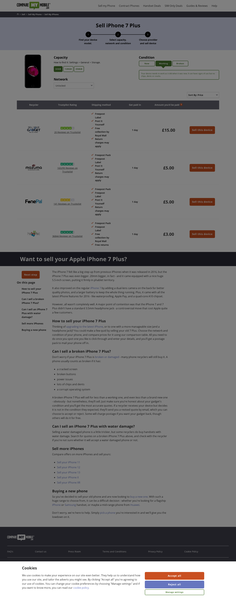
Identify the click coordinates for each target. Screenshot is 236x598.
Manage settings (175, 592)
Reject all (174, 584)
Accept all (174, 575)
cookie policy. (81, 587)
